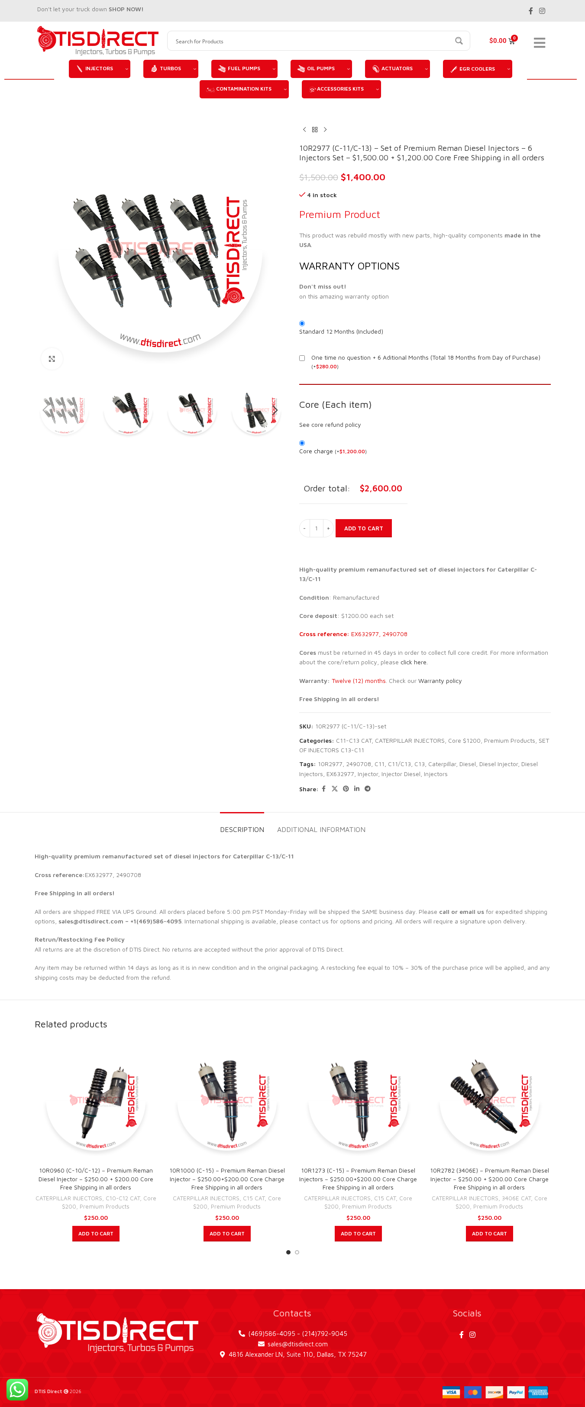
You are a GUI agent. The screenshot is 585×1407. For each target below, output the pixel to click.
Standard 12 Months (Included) (341, 331)
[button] (45, 410)
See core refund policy (330, 424)
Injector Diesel (400, 773)
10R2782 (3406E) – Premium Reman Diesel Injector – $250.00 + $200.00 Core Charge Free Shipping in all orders (489, 1179)
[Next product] (325, 129)
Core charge (333, 451)
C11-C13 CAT (354, 740)
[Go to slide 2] (297, 1252)
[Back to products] (315, 129)
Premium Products (509, 740)
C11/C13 (399, 763)
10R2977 (330, 763)
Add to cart (363, 528)
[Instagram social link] (542, 10)
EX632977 (340, 773)
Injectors (436, 773)
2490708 (358, 763)
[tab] (242, 825)
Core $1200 (464, 740)
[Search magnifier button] (460, 41)
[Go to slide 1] (288, 1252)
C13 (419, 763)
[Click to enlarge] (52, 359)
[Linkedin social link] (357, 789)
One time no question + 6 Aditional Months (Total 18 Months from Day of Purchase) (425, 357)
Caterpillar (442, 763)
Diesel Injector (498, 763)
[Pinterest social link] (346, 789)
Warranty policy (440, 680)
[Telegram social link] (367, 789)
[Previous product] (304, 129)
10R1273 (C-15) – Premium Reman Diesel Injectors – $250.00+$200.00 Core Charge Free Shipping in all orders (358, 1179)
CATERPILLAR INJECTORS (410, 740)
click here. (414, 662)
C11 (380, 763)
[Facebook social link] (531, 10)
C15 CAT (254, 1198)
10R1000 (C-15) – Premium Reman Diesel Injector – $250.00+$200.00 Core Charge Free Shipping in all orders (227, 1179)
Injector (368, 773)
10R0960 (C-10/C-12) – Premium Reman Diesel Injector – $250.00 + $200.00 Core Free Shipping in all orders (96, 1179)
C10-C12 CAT (123, 1198)
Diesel (467, 763)
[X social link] (334, 789)
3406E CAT (516, 1198)
